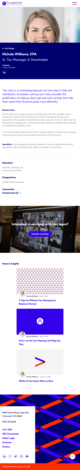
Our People (9, 48)
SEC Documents (10, 433)
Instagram (21, 456)
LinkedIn (4, 72)
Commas (6, 442)
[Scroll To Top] (72, 456)
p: (3, 68)
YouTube (27, 456)
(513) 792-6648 (9, 68)
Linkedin (4, 456)
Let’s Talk (7, 429)
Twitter (16, 456)
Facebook (10, 456)
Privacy (6, 446)
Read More (40, 287)
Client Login (8, 438)
